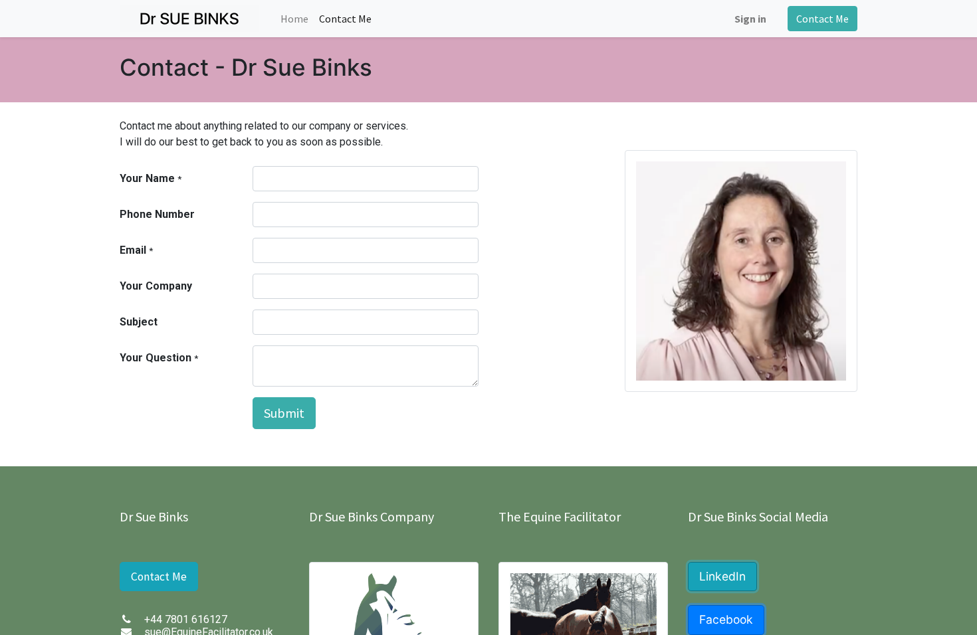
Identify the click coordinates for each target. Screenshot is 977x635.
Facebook (726, 619)
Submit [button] (284, 413)
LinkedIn (722, 576)
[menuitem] (294, 18)
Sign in (750, 18)
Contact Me (822, 18)
